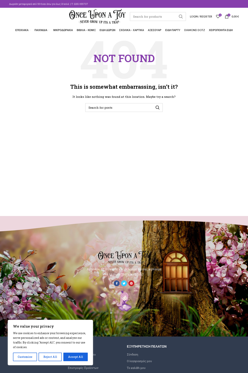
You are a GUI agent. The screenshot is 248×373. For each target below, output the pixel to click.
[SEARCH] (181, 16)
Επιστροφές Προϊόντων (83, 368)
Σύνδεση (132, 354)
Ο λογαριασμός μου (139, 361)
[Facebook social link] (117, 283)
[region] (50, 342)
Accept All (75, 357)
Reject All (50, 357)
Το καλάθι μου (136, 368)
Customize (25, 357)
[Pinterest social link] (131, 283)
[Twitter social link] (124, 283)
